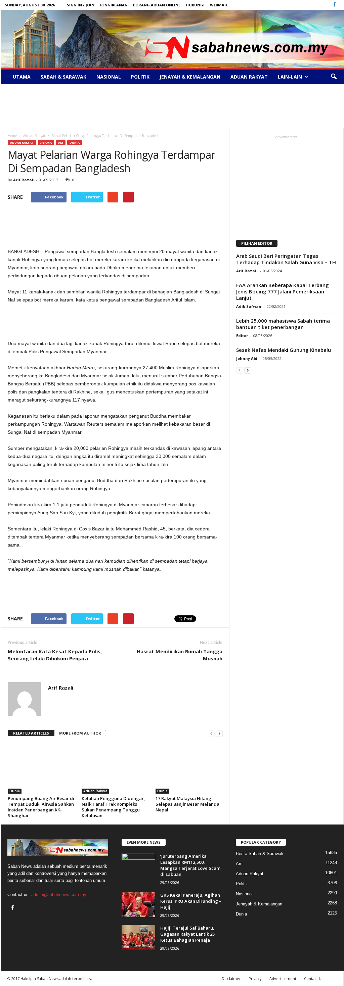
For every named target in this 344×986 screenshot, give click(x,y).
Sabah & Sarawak (63, 77)
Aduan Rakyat (249, 77)
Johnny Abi (246, 358)
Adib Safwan (248, 306)
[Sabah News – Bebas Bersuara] (172, 39)
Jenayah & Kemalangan (190, 77)
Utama (22, 77)
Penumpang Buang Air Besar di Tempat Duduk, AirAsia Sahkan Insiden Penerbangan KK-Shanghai (41, 806)
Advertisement (282, 978)
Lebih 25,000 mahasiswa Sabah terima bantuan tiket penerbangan (283, 323)
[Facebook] (335, 5)
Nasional (108, 77)
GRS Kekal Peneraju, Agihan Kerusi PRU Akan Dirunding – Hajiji (190, 901)
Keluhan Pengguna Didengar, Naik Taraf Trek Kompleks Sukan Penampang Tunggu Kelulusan (113, 806)
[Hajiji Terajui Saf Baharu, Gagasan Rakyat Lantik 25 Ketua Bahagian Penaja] (138, 937)
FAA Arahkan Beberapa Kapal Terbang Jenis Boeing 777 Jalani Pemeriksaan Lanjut (282, 291)
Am (60, 142)
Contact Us (313, 978)
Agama (46, 142)
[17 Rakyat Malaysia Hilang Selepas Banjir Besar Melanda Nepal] (189, 768)
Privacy (255, 978)
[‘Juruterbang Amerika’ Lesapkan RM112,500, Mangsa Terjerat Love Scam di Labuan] (138, 865)
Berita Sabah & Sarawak (260, 853)
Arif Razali (24, 179)
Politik (140, 77)
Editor (242, 335)
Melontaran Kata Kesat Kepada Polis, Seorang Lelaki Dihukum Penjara (55, 655)
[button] (333, 76)
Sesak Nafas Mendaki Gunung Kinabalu (283, 349)
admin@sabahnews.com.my (58, 894)
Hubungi (195, 4)
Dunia (75, 142)
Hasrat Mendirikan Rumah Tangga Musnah (179, 655)
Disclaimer (231, 978)
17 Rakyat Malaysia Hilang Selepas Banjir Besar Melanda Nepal (187, 804)
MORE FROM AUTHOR (80, 733)
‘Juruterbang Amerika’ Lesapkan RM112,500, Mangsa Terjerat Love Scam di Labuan (190, 865)
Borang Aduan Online (156, 4)
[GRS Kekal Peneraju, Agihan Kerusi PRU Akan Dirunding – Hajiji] (138, 904)
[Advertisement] (172, 106)
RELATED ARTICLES (31, 733)
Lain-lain (290, 77)
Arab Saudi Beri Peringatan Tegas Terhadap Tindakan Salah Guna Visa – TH (286, 259)
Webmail (219, 4)
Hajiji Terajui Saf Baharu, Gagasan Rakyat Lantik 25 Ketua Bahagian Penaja (187, 934)
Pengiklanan (114, 4)
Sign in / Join (80, 4)
